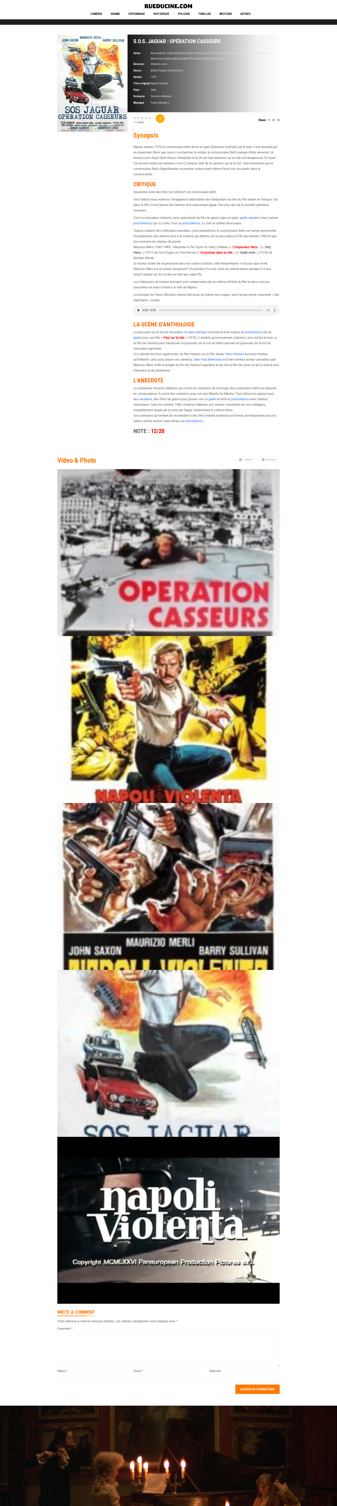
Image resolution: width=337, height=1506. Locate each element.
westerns (145, 399)
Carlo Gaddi (173, 53)
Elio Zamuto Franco (192, 53)
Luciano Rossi (261, 53)
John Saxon (245, 53)
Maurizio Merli (181, 58)
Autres (245, 14)
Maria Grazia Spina (161, 58)
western (254, 218)
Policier (184, 14)
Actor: (137, 53)
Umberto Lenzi (159, 64)
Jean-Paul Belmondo (207, 359)
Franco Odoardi (213, 53)
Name (62, 1371)
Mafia (154, 70)
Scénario (139, 96)
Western (225, 14)
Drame (115, 14)
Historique (161, 14)
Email (138, 1371)
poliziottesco (142, 223)
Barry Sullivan (158, 53)
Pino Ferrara (196, 58)
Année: (137, 77)
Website (215, 1371)
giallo (243, 218)
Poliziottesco (175, 70)
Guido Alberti (230, 53)
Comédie (96, 14)
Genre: (137, 70)
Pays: (136, 90)
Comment (65, 1328)
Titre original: (142, 83)
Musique (138, 102)
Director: (139, 64)
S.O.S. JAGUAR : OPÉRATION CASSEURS (177, 41)
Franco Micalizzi (160, 102)
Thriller (204, 14)
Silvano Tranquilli (213, 58)
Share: (262, 120)
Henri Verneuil (197, 332)
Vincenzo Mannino (161, 96)
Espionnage (137, 14)
